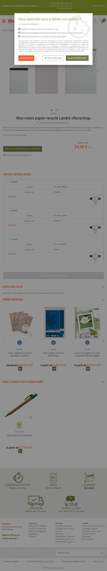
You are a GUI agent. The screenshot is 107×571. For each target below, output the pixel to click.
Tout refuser (54, 58)
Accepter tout (78, 58)
